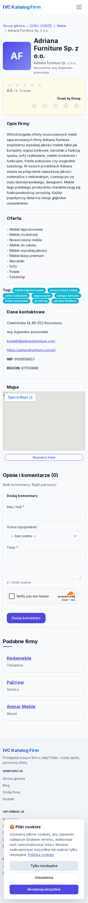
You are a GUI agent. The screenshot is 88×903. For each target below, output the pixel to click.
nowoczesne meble (64, 290)
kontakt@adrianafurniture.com (31, 341)
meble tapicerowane (29, 290)
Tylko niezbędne (44, 866)
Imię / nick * (15, 507)
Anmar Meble (21, 706)
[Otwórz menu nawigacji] (79, 7)
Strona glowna (14, 779)
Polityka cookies (41, 855)
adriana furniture (65, 301)
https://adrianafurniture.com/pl (31, 350)
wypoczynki (42, 295)
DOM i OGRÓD (41, 26)
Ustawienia (44, 877)
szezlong (40, 301)
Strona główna (14, 26)
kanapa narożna (68, 295)
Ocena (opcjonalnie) (22, 527)
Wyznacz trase (44, 457)
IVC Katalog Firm (22, 7)
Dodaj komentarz (26, 618)
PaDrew (15, 682)
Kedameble (19, 658)
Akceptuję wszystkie (44, 889)
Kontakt (8, 799)
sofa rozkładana (16, 295)
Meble (61, 26)
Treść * (12, 547)
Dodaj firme (11, 792)
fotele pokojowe (16, 301)
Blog (6, 785)
